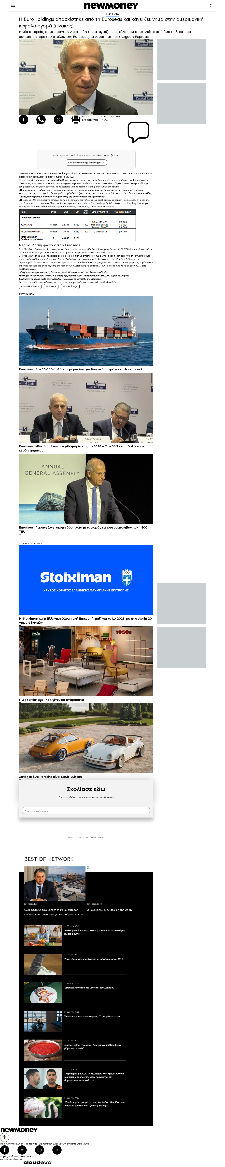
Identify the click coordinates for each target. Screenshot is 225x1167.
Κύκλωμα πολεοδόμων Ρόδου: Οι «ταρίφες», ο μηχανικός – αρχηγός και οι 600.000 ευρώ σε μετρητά (74, 275)
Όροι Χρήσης (7, 1143)
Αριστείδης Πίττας (30, 286)
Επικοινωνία (82, 1143)
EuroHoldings (70, 286)
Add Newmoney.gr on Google (84, 162)
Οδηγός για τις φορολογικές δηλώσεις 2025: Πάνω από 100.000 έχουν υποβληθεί (63, 272)
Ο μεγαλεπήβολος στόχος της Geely (109, 910)
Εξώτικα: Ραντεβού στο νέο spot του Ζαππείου (89, 987)
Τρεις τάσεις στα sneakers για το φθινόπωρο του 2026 (93, 959)
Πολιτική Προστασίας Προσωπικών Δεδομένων (40, 1143)
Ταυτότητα (71, 1143)
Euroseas (27, 200)
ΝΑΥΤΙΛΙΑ (112, 14)
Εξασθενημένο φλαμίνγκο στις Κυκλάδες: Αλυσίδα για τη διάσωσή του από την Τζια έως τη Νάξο (94, 1104)
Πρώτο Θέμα (110, 282)
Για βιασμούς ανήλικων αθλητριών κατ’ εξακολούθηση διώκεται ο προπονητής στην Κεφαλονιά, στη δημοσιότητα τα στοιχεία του (94, 1077)
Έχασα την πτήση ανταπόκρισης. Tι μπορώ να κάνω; (92, 1016)
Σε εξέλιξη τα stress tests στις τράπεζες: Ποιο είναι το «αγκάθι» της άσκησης (60, 279)
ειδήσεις (48, 282)
